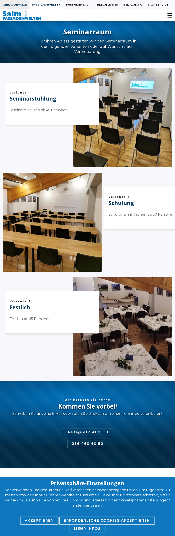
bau (77, 4)
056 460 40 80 (88, 444)
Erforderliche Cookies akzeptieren (107, 520)
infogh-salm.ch (88, 432)
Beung (132, 4)
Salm (158, 4)
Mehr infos (87, 529)
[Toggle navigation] (170, 15)
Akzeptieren (39, 520)
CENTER (107, 4)
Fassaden (46, 4)
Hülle (15, 4)
